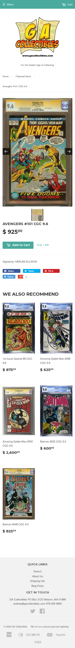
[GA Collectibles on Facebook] (42, 612)
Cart (69, 4)
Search (37, 571)
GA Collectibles (19, 626)
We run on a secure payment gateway (50, 626)
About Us (37, 576)
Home (6, 76)
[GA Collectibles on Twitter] (32, 612)
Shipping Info (37, 581)
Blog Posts (37, 586)
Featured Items (23, 76)
